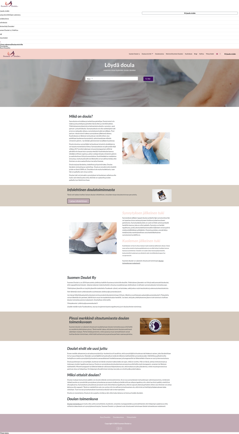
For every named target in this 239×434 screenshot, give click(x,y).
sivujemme (102, 307)
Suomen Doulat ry (134, 54)
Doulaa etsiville (17, 44)
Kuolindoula (188, 54)
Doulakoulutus (159, 54)
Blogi (195, 54)
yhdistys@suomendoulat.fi (111, 292)
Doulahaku (4, 46)
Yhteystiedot (210, 54)
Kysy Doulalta (5, 48)
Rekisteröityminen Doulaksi (174, 54)
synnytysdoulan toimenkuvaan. (156, 285)
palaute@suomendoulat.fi (151, 295)
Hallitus (201, 54)
